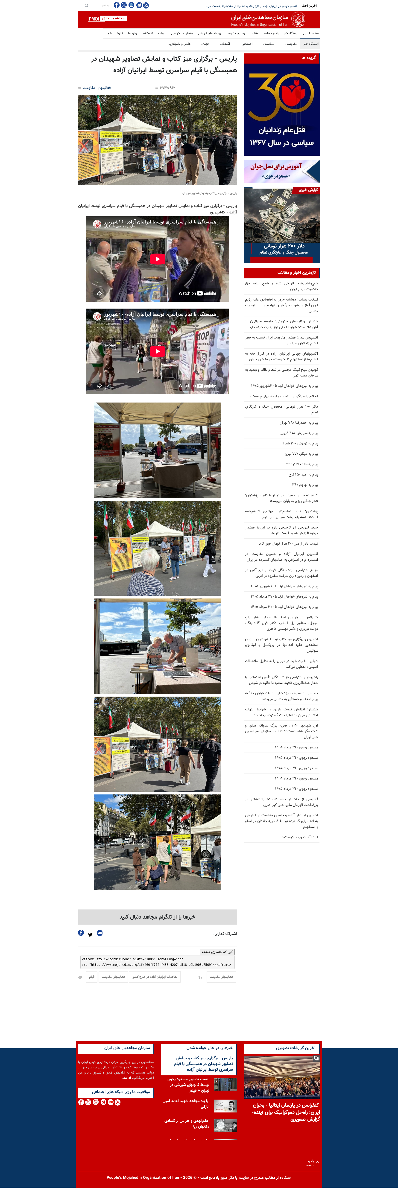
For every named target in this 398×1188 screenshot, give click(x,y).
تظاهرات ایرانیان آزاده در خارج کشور (155, 977)
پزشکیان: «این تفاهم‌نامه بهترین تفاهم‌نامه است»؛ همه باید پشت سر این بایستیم (281, 514)
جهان (205, 44)
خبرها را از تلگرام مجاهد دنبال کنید (158, 917)
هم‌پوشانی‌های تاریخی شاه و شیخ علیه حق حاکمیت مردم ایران (281, 286)
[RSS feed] (146, 5)
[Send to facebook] (81, 933)
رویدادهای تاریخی (209, 33)
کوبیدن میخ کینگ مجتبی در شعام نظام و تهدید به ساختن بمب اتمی (260, 6)
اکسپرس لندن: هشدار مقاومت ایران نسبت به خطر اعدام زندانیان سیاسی (281, 340)
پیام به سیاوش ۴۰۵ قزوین (299, 433)
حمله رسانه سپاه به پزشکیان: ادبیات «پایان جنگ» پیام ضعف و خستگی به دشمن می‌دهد (281, 696)
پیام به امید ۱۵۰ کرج (303, 475)
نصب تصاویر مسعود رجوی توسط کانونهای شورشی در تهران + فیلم (188, 1085)
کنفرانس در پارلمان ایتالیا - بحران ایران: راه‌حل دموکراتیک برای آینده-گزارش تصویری (286, 1112)
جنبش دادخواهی (182, 33)
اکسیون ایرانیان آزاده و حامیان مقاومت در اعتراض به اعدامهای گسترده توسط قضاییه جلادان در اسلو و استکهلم (281, 821)
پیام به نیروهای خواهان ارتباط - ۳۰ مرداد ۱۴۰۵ (284, 607)
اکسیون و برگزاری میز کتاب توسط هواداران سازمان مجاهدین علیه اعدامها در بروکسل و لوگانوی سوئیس (281, 645)
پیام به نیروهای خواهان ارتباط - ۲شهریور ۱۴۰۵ (284, 386)
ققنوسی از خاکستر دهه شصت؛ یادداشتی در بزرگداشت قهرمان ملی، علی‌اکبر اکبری (281, 802)
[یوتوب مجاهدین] (131, 5)
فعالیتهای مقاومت (97, 88)
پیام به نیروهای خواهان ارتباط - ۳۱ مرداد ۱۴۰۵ (284, 597)
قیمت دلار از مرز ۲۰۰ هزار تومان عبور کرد (288, 544)
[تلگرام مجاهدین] (138, 5)
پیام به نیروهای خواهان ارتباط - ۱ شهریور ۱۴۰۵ (284, 586)
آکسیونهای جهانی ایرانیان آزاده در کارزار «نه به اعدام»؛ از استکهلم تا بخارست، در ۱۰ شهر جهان (281, 356)
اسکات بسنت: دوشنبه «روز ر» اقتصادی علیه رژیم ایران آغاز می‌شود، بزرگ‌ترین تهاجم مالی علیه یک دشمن (281, 305)
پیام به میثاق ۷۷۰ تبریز (301, 454)
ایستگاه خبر (290, 33)
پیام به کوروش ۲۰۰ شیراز (300, 444)
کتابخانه (148, 33)
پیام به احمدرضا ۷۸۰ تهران (299, 423)
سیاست (269, 44)
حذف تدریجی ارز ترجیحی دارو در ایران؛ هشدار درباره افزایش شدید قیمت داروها (281, 530)
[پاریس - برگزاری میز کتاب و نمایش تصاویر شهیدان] (157, 140)
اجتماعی (246, 44)
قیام (91, 977)
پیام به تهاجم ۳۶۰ (305, 485)
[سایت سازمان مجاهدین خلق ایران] (199, 19)
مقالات (254, 33)
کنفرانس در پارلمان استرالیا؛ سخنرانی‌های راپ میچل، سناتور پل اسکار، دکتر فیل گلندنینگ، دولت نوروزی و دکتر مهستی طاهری (281, 623)
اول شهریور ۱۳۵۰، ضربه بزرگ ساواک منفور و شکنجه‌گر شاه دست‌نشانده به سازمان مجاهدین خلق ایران (281, 731)
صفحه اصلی (311, 33)
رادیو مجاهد (270, 33)
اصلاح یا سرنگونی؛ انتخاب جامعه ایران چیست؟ (284, 396)
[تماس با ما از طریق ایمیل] (110, 1102)
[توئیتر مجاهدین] (124, 5)
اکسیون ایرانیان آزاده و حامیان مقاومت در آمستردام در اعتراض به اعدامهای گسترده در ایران (281, 557)
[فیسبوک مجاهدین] (117, 5)
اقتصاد (225, 44)
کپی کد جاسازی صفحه (217, 951)
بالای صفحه (311, 1162)
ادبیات (162, 33)
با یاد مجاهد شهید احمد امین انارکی (186, 1104)
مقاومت (291, 44)
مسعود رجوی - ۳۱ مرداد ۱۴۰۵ (296, 747)
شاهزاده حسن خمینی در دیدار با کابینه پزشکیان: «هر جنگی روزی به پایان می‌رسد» (281, 498)
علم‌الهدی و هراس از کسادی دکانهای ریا (186, 1124)
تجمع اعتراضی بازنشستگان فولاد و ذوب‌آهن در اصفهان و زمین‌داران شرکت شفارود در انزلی (281, 573)
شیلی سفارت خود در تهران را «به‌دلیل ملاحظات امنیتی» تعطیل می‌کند (281, 664)
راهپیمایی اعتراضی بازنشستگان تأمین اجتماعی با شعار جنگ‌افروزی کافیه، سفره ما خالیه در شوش (281, 680)
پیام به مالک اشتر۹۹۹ (302, 464)
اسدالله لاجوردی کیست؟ (300, 837)
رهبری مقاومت (235, 33)
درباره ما (133, 33)
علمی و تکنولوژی (178, 44)
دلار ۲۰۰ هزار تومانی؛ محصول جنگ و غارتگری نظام (281, 409)
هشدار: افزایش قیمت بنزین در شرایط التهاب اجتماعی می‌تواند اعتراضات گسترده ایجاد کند (281, 712)
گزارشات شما (114, 33)
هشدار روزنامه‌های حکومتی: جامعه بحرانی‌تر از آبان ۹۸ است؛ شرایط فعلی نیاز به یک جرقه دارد (281, 324)
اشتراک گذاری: (225, 934)
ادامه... (125, 1078)
